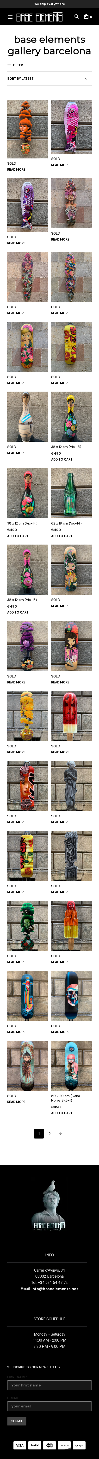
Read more (16, 169)
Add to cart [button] (62, 459)
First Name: (17, 1377)
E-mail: (13, 1398)
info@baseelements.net (54, 1288)
